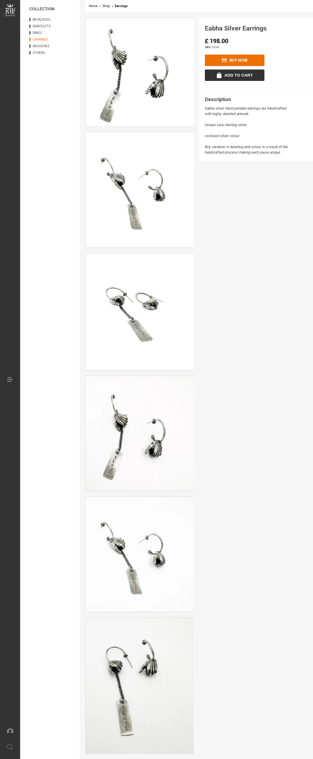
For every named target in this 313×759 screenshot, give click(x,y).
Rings (37, 32)
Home (93, 6)
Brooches (41, 46)
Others (39, 52)
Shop (106, 6)
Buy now (238, 60)
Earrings (40, 39)
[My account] (10, 731)
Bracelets (42, 26)
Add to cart (238, 75)
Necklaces (41, 19)
